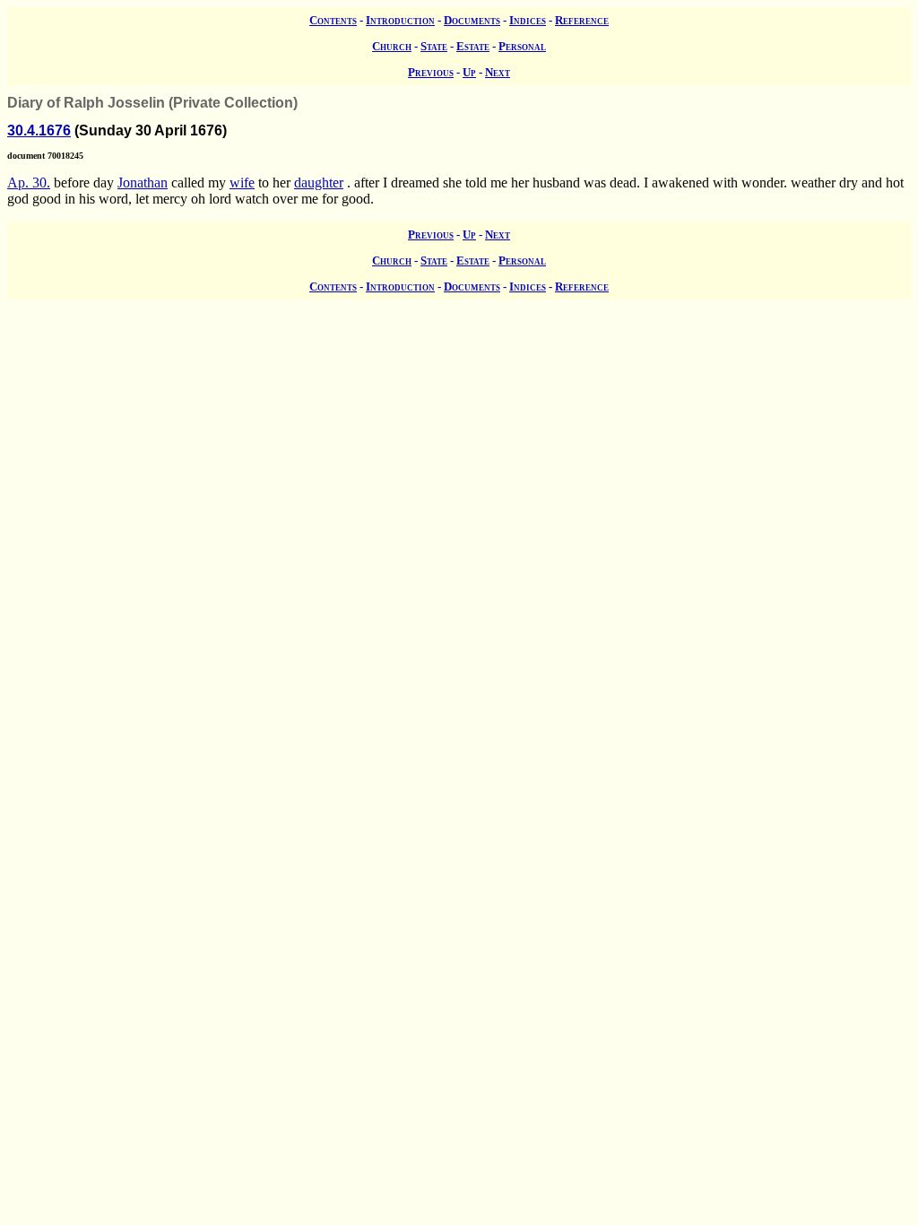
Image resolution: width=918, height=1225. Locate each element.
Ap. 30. (28, 182)
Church (391, 46)
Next (497, 72)
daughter (318, 182)
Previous (431, 72)
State (433, 46)
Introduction (400, 20)
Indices (527, 20)
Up (469, 72)
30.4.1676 (39, 130)
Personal (522, 46)
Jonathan (142, 182)
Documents (472, 20)
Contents (333, 20)
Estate (472, 46)
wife (242, 182)
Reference (582, 20)
